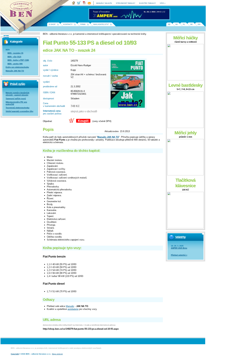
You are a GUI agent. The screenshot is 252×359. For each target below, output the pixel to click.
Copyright (15, 354)
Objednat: (47, 121)
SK (176, 24)
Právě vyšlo (17, 84)
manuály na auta (104, 3)
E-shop (52, 24)
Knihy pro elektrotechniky (17, 67)
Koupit (83, 121)
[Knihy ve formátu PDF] (85, 4)
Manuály (70, 306)
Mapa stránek (57, 354)
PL (184, 24)
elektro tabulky (147, 3)
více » (162, 3)
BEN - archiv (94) (15, 64)
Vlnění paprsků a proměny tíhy (19, 111)
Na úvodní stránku (22, 10)
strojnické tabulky (125, 3)
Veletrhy (180, 237)
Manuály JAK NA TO (15, 71)
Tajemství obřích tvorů (16, 99)
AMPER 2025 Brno (179, 248)
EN (199, 24)
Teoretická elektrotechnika (17, 108)
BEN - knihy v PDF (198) (18, 60)
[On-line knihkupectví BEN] (79, 4)
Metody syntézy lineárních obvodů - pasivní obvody (17, 94)
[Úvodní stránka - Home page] (74, 4)
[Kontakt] (90, 4)
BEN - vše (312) (14, 57)
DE (191, 24)
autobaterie (73, 309)
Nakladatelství (101, 24)
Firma (83, 24)
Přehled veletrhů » (179, 255)
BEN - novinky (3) (15, 53)
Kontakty (68, 24)
